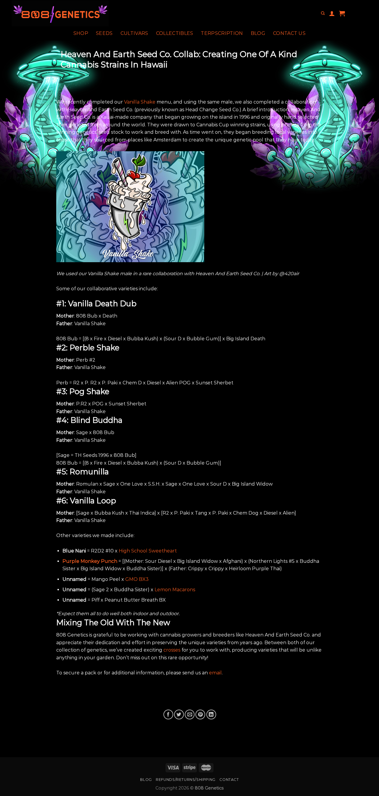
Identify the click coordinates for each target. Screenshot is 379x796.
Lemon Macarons (175, 589)
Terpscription (222, 33)
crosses (171, 650)
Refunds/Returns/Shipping (186, 779)
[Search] (323, 13)
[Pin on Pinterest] (200, 714)
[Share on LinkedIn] (211, 714)
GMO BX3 (137, 579)
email (215, 673)
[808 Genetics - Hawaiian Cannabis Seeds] (82, 13)
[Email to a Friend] (190, 714)
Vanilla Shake (139, 102)
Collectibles (174, 33)
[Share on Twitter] (179, 714)
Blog (258, 33)
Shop (80, 33)
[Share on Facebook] (168, 714)
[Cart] (342, 13)
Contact (229, 779)
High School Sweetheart (148, 551)
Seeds (104, 33)
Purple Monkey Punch (89, 561)
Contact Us (289, 33)
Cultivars (134, 33)
